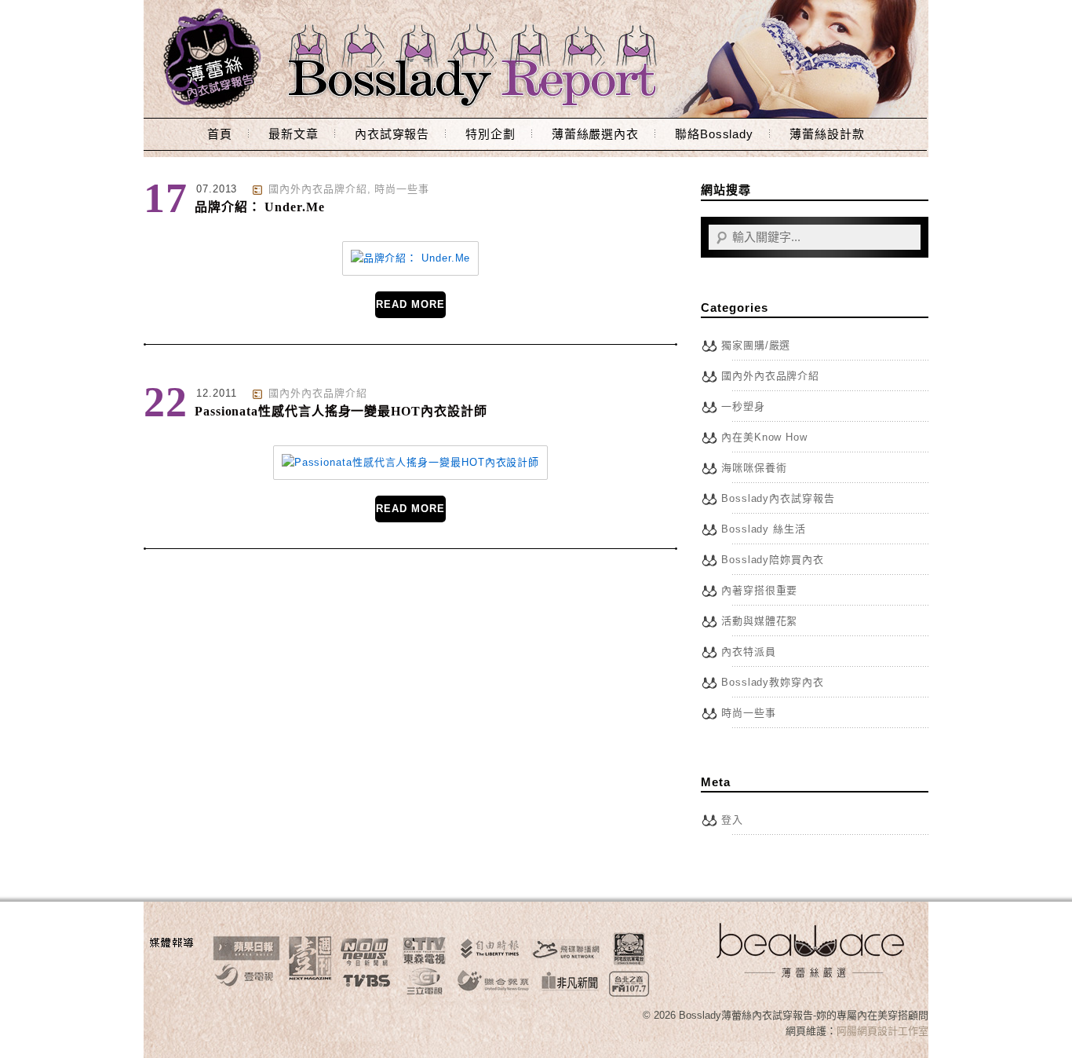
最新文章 (293, 134)
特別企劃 (490, 134)
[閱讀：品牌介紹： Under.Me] (410, 258)
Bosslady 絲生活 (763, 529)
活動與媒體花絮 (759, 621)
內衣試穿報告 (392, 134)
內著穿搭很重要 (759, 590)
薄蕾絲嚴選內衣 (595, 134)
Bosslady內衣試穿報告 (778, 498)
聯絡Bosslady (714, 134)
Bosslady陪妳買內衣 (772, 560)
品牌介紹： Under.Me (260, 207)
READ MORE (410, 304)
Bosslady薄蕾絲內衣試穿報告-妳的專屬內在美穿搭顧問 (536, 59)
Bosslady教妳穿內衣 (772, 682)
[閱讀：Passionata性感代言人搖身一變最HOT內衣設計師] (410, 462)
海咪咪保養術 (753, 468)
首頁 (219, 134)
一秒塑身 (743, 406)
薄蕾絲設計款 (826, 134)
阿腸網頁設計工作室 (882, 1031)
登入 (732, 820)
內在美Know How (764, 437)
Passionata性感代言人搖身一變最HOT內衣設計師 (341, 411)
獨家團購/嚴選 (755, 345)
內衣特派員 (748, 651)
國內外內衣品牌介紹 (317, 189)
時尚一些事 (401, 189)
